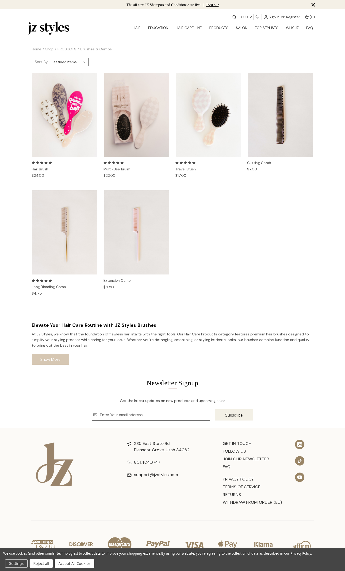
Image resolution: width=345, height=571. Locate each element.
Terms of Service (242, 487)
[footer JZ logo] (54, 464)
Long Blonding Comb (49, 287)
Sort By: (42, 61)
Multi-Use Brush (117, 169)
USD (245, 17)
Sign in (274, 17)
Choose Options (65, 119)
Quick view (65, 109)
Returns (232, 494)
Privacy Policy (238, 479)
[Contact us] (234, 16)
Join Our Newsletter (246, 459)
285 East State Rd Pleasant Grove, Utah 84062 (161, 447)
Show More (50, 359)
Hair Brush (40, 169)
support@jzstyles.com (156, 474)
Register (293, 17)
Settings (16, 563)
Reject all (41, 563)
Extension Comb (117, 280)
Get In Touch (237, 443)
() (312, 17)
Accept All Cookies (74, 563)
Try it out (212, 5)
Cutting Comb (259, 163)
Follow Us (234, 451)
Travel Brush (185, 169)
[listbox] (69, 62)
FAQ (309, 27)
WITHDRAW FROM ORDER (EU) (252, 502)
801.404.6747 (147, 462)
